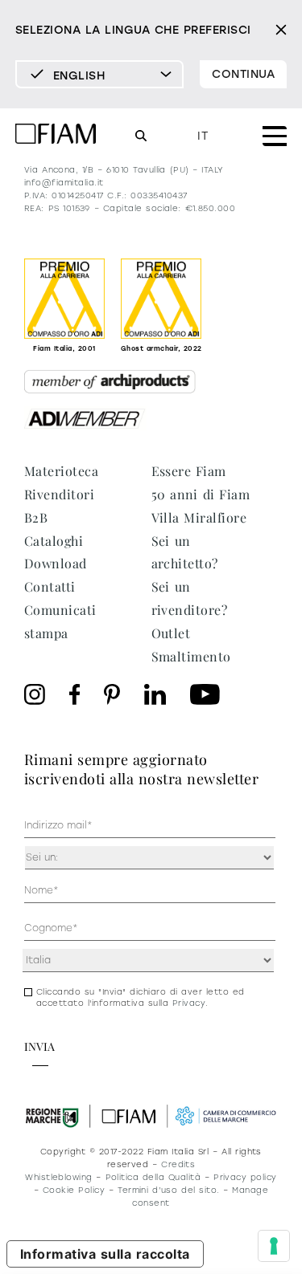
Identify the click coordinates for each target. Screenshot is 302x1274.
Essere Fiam (188, 470)
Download (55, 563)
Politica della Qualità (153, 1177)
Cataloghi (53, 540)
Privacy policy (245, 1177)
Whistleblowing (59, 1177)
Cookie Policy (74, 1190)
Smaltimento (191, 656)
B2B (36, 517)
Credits (178, 1164)
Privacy (188, 1003)
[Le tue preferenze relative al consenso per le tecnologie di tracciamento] (274, 1246)
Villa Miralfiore (199, 517)
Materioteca (61, 470)
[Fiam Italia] (55, 136)
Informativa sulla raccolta (105, 1254)
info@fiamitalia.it (64, 182)
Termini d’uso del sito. (168, 1190)
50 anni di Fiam (200, 494)
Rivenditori (59, 494)
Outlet (171, 633)
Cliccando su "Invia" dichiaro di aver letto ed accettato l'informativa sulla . (140, 997)
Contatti (50, 586)
